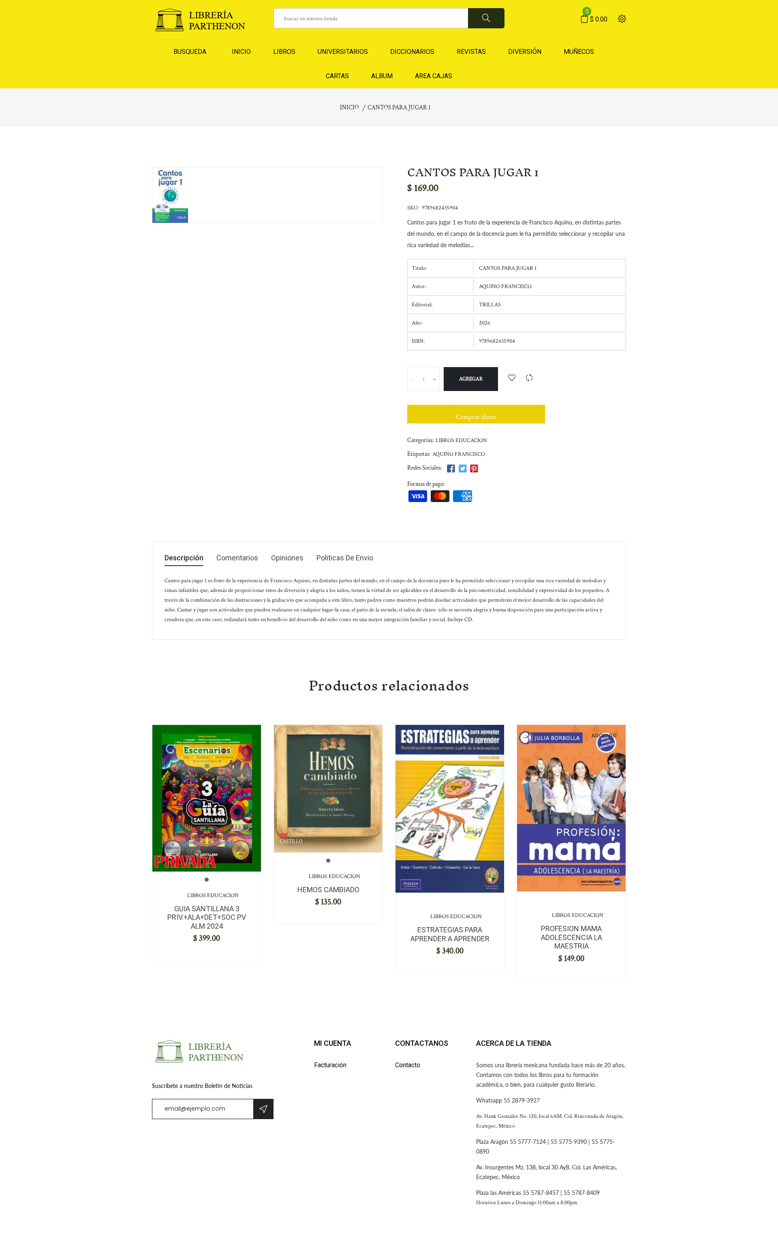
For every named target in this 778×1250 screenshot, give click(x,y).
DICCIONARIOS (412, 52)
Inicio (349, 107)
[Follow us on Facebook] (451, 469)
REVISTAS (471, 52)
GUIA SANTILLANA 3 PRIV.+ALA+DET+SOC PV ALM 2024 (206, 917)
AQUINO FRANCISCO (458, 454)
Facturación (330, 1065)
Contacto (407, 1065)
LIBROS (284, 52)
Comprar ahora (476, 417)
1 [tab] (207, 880)
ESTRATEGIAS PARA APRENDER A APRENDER (449, 934)
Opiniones (287, 558)
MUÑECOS (579, 52)
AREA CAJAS (433, 76)
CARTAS (337, 76)
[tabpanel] (206, 798)
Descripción (184, 558)
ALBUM (382, 76)
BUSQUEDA (189, 52)
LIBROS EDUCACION (461, 440)
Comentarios (237, 558)
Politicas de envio (344, 558)
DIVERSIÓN (524, 52)
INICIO (240, 52)
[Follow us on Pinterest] (474, 469)
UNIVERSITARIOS (343, 52)
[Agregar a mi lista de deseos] (511, 378)
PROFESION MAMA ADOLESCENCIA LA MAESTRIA (571, 937)
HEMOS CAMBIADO (328, 889)
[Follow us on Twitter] (462, 469)
